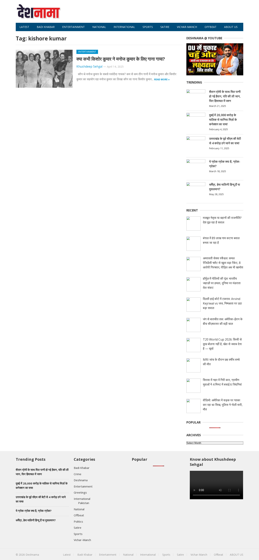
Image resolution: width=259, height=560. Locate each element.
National (99, 27)
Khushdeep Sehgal (89, 67)
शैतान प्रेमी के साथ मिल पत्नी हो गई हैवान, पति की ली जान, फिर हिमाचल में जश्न (225, 96)
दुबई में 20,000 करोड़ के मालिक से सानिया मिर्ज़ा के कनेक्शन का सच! (223, 119)
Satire (164, 27)
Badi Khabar (46, 27)
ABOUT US (231, 27)
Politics (78, 521)
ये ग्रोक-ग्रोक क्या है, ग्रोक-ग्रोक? (34, 511)
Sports (148, 27)
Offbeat (211, 27)
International (124, 27)
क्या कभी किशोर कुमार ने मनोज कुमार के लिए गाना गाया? (120, 59)
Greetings (80, 492)
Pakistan (83, 503)
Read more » (162, 79)
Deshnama (81, 480)
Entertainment (73, 27)
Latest (24, 27)
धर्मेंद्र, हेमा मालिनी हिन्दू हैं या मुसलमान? (36, 520)
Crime (77, 474)
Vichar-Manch (187, 27)
